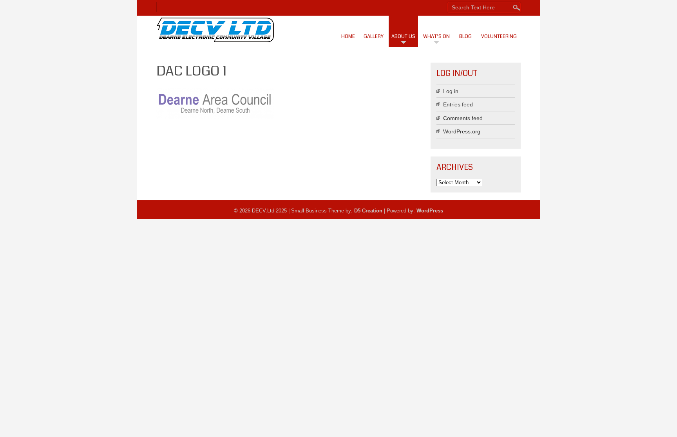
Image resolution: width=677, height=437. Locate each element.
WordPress (429, 211)
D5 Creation (368, 211)
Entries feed (458, 104)
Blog (465, 36)
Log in (450, 91)
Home (348, 36)
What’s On (436, 36)
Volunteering (499, 36)
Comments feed (463, 118)
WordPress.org (461, 131)
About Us (403, 36)
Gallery (374, 36)
